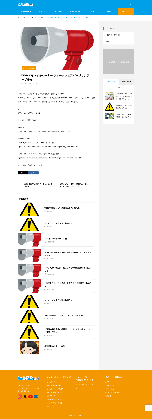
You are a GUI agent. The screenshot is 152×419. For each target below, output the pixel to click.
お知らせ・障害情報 (28, 68)
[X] (24, 397)
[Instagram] (18, 397)
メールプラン (51, 406)
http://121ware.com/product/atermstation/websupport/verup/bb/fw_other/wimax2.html (48, 147)
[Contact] (35, 397)
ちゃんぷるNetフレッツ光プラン (57, 392)
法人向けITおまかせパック (84, 385)
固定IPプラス (51, 396)
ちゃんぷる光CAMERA (54, 385)
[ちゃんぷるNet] (25, 4)
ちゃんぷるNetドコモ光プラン (56, 389)
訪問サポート (109, 385)
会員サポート (109, 382)
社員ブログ (109, 41)
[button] (118, 87)
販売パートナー (81, 388)
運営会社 (109, 11)
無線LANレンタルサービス (55, 399)
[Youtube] (29, 397)
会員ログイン (126, 11)
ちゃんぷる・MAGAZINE (113, 392)
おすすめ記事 (126, 81)
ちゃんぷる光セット (53, 382)
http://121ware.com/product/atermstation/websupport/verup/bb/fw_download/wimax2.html (50, 158)
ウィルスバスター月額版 (54, 403)
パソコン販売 (109, 389)
